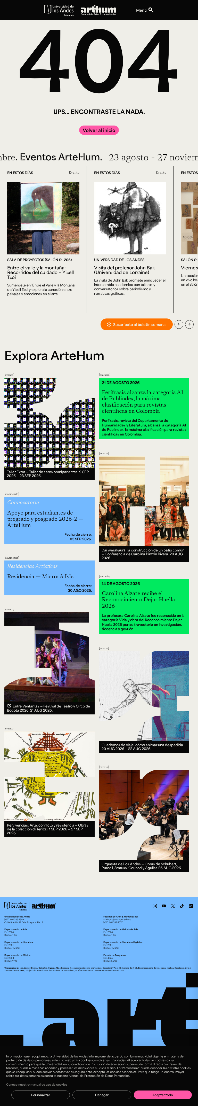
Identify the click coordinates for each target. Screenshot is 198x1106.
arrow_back (179, 324)
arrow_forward (189, 324)
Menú (141, 10)
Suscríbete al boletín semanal (140, 324)
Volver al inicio (99, 130)
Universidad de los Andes (17, 968)
